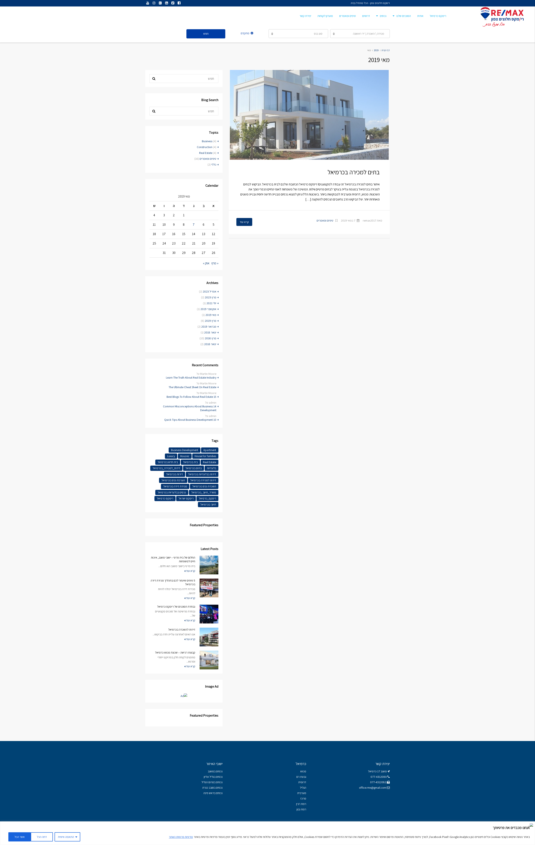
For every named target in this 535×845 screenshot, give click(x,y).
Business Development (184, 450)
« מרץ (214, 263)
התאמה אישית (66, 837)
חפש (206, 33)
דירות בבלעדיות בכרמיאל (202, 474)
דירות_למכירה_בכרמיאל (166, 468)
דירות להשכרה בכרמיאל (181, 629)
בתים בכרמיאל (193, 468)
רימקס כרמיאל (438, 16)
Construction (204, 147)
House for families (205, 456)
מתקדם (245, 33)
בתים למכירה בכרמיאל (354, 172)
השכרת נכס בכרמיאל (204, 486)
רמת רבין (301, 804)
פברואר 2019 (208, 326)
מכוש (303, 771)
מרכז (303, 798)
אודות (420, 16)
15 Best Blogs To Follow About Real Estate (191, 397)
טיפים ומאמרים (347, 16)
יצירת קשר (305, 16)
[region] (267, 833)
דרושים (366, 16)
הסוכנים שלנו (403, 16)
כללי (213, 164)
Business (207, 141)
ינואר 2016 (210, 344)
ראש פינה (208, 793)
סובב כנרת (208, 787)
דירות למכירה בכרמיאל (203, 480)
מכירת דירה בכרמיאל (175, 486)
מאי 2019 (210, 315)
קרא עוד (244, 222)
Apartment (209, 450)
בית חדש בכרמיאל (168, 462)
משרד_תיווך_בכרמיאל (203, 492)
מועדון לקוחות (325, 16)
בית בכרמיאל (190, 462)
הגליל (303, 787)
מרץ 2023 (210, 297)
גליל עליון (209, 777)
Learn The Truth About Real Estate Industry (191, 377)
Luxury (171, 456)
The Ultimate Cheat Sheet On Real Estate (192, 387)
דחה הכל (42, 837)
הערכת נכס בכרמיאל (173, 480)
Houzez (184, 456)
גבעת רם (301, 777)
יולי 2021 (211, 303)
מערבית (301, 793)
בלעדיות (211, 468)
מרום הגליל (207, 782)
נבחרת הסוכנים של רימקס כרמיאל (176, 606)
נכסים (383, 16)
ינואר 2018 (210, 332)
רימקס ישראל (186, 498)
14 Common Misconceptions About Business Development (189, 408)
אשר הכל (19, 837)
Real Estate (205, 153)
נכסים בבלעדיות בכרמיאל (172, 492)
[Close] (530, 824)
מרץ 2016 (210, 338)
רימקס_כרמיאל (207, 498)
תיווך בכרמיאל (208, 504)
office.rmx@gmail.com (372, 787)
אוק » (206, 263)
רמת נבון (301, 809)
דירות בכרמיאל (174, 474)
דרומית (302, 782)
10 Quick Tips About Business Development (190, 420)
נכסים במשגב (215, 771)
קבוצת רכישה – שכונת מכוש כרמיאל (175, 652)
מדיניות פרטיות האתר (181, 837)
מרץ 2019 (210, 321)
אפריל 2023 (209, 291)
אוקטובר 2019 (208, 309)
